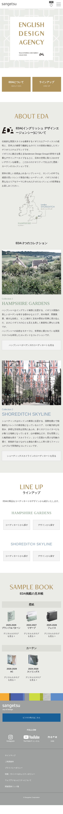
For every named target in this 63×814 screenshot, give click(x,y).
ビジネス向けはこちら (31, 718)
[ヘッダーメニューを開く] (58, 5)
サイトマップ (10, 755)
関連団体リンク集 (12, 786)
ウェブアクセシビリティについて (18, 780)
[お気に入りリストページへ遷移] (51, 5)
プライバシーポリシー (14, 768)
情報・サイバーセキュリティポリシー (20, 774)
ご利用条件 (9, 762)
